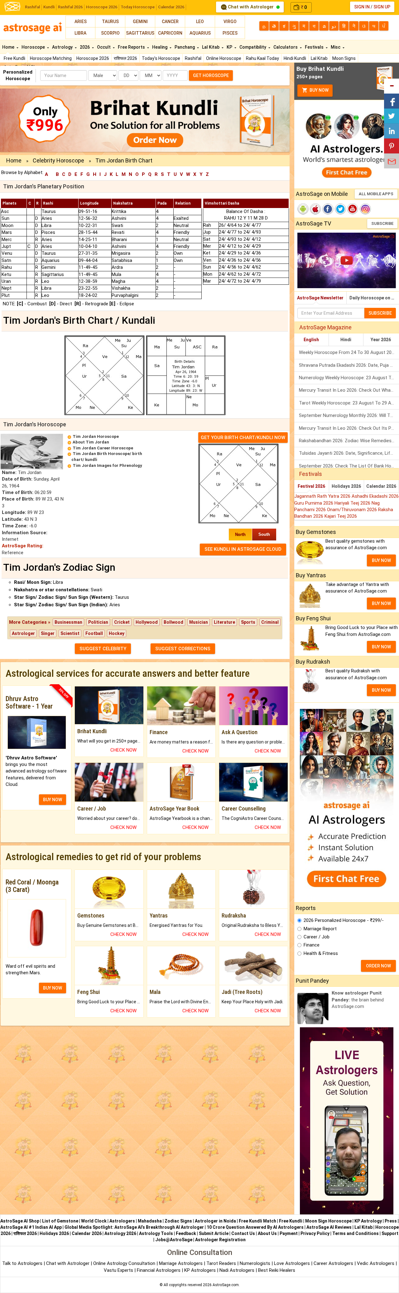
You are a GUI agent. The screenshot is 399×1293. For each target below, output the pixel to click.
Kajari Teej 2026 (340, 516)
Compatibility (253, 47)
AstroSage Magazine (325, 327)
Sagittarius (140, 33)
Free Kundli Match (257, 1220)
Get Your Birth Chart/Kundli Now (243, 437)
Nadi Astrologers (236, 1270)
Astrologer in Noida (215, 1220)
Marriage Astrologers (181, 1263)
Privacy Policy (314, 1233)
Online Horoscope (223, 58)
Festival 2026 (311, 486)
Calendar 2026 (171, 7)
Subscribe (382, 223)
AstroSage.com (226, 1285)
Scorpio (110, 33)
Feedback (186, 1233)
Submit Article (213, 1233)
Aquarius (200, 33)
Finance (312, 945)
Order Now (378, 965)
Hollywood (147, 622)
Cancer (170, 21)
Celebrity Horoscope (58, 160)
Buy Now (319, 90)
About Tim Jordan (91, 442)
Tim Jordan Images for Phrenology (107, 465)
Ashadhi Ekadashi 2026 (375, 496)
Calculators (286, 47)
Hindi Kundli (295, 58)
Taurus (110, 21)
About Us (267, 1233)
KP (230, 47)
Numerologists (256, 1263)
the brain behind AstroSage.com (358, 999)
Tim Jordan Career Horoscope (103, 448)
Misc (336, 47)
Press (391, 1220)
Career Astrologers (333, 1263)
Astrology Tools (156, 1233)
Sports (248, 622)
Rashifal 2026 (70, 7)
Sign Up (381, 6)
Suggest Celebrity (102, 648)
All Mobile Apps (376, 193)
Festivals (314, 47)
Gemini (140, 21)
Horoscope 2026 (101, 7)
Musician (198, 622)
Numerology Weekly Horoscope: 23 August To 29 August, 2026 (349, 377)
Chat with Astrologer (251, 7)
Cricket (122, 622)
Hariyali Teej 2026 (353, 503)
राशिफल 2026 (125, 58)
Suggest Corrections (182, 648)
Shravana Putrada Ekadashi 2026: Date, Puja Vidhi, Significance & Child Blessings (349, 365)
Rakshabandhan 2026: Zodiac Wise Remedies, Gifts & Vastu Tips (349, 440)
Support (390, 1233)
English (311, 339)
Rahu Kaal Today (262, 58)
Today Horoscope (138, 7)
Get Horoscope (211, 75)
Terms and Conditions (355, 1233)
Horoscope (34, 47)
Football (94, 633)
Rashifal (32, 7)
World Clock (94, 1220)
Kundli (49, 7)
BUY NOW (52, 799)
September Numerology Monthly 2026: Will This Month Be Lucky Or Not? (349, 415)
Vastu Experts (118, 1270)
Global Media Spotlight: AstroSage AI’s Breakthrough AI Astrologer (134, 1227)
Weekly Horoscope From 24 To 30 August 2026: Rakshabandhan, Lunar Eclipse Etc (349, 352)
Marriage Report (320, 929)
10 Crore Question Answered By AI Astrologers (255, 1227)
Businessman (68, 622)
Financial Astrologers (158, 1270)
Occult (104, 47)
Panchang (185, 47)
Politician (98, 622)
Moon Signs (344, 58)
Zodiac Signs (178, 1220)
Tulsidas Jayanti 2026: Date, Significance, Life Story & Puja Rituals (349, 453)
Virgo (230, 21)
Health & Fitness (321, 953)
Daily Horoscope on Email (374, 297)
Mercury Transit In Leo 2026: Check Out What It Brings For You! (349, 390)
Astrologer (23, 633)
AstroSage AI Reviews (329, 1227)
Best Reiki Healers (276, 1270)
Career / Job (316, 937)
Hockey (116, 633)
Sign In (362, 6)
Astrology (63, 47)
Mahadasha (150, 1220)
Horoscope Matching (51, 58)
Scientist (69, 633)
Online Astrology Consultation (124, 1263)
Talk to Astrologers (22, 1263)
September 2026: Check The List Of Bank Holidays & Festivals (349, 466)
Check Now (123, 750)
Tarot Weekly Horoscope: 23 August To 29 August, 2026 (349, 403)
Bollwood (173, 622)
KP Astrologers (200, 1270)
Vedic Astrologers (375, 1263)
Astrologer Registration (220, 1239)
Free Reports (132, 47)
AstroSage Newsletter (320, 297)
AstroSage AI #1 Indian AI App (31, 1227)
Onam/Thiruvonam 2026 (352, 509)
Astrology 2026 (120, 1233)
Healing (160, 47)
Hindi (345, 339)
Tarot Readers (221, 1263)
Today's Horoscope (161, 58)
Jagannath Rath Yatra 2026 (323, 496)
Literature (224, 622)
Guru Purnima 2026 (314, 503)
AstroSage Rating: (22, 546)
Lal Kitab (319, 58)
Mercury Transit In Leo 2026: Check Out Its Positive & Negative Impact (349, 428)
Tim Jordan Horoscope (96, 436)
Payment (289, 1233)
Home (8, 47)
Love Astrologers (292, 1263)
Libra (80, 33)
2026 (85, 47)
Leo (200, 21)
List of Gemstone (60, 1220)
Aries (81, 21)
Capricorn (170, 33)
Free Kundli (14, 58)
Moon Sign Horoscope (328, 1220)
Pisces (230, 33)
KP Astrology (368, 1220)
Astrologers (122, 1220)
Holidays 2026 (346, 486)
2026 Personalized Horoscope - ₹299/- (344, 920)
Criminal (270, 622)
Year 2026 (381, 339)
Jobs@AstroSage (173, 1239)
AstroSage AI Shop (19, 1220)
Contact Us (243, 1233)
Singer (48, 633)
